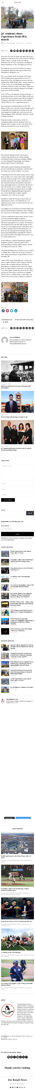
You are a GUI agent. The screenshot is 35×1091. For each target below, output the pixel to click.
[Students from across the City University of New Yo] (6, 760)
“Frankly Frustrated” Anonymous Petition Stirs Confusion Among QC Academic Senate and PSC (21, 655)
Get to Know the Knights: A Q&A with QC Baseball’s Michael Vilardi (22, 586)
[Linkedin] (23, 51)
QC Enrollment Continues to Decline (21, 687)
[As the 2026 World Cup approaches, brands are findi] (6, 716)
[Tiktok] (20, 1057)
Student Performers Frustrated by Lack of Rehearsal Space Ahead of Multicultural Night (21, 672)
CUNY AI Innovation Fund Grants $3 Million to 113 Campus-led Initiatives (21, 611)
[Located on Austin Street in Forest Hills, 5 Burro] (6, 731)
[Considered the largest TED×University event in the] (6, 753)
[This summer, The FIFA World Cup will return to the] (6, 709)
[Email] (33, 51)
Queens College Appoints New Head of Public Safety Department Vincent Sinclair (21, 646)
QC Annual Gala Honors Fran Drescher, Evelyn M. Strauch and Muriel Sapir (16, 449)
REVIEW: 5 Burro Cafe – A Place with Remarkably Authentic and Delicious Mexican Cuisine (21, 603)
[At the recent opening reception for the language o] (6, 768)
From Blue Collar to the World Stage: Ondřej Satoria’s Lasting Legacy (21, 560)
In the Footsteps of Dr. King (24, 319)
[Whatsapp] (26, 51)
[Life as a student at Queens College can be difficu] (6, 782)
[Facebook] (11, 51)
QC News (5, 322)
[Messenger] (14, 51)
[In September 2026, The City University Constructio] (6, 790)
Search (3, 510)
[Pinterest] (20, 51)
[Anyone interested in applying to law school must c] (6, 812)
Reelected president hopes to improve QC (14, 417)
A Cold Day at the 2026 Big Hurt (20, 577)
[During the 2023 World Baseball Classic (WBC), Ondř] (6, 723)
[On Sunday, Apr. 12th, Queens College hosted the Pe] (6, 804)
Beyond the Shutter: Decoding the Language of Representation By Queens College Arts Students (21, 595)
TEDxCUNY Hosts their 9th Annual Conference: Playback (21, 629)
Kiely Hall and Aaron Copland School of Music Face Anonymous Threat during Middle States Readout (21, 663)
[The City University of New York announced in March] (6, 746)
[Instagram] (14, 1057)
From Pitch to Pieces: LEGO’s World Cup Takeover (21, 569)
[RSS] (23, 1057)
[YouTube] (17, 1057)
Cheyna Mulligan (10, 43)
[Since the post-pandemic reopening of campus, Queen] (6, 797)
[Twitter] (17, 51)
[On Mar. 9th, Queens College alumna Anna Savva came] (6, 775)
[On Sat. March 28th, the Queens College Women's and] (6, 738)
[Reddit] (30, 51)
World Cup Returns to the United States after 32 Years (20, 552)
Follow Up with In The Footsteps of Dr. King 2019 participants (16, 387)
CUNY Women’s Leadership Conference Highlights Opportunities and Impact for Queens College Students (22, 621)
